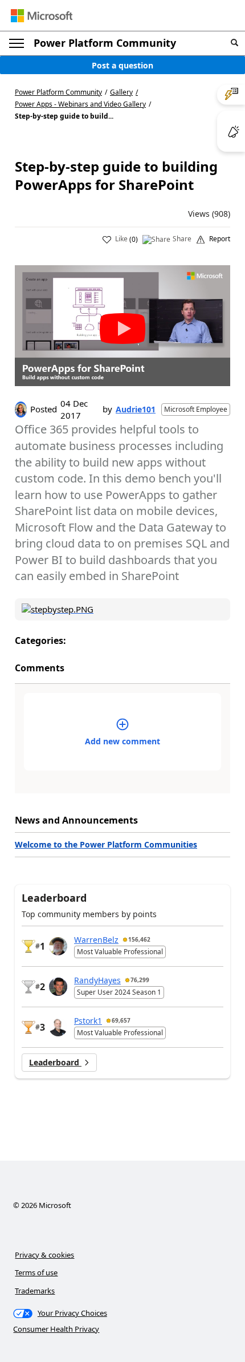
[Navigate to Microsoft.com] (41, 15)
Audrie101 (136, 409)
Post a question (122, 65)
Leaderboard (55, 1062)
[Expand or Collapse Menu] (16, 43)
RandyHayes (97, 980)
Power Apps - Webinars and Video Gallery (80, 104)
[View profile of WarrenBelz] (58, 946)
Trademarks (35, 1291)
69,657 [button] (121, 1020)
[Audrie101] (21, 409)
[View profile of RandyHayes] (58, 987)
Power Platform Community (105, 43)
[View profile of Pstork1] (58, 1027)
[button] (234, 43)
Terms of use (36, 1272)
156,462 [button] (139, 939)
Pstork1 (88, 1020)
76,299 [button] (139, 980)
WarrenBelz (96, 939)
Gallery (121, 92)
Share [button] (182, 239)
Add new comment (122, 741)
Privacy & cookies (44, 1255)
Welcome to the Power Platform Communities (106, 844)
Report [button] (219, 239)
